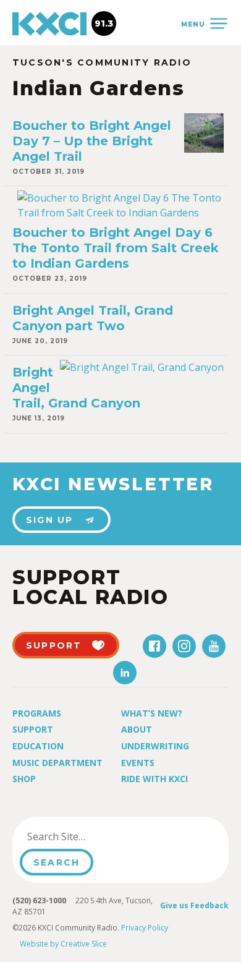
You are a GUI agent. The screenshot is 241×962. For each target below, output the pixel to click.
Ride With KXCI (154, 779)
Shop (24, 779)
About (136, 729)
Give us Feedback (194, 905)
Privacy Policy (144, 927)
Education (38, 746)
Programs (36, 713)
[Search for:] (82, 836)
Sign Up (50, 520)
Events (137, 762)
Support (32, 729)
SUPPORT (54, 645)
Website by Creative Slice (63, 944)
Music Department (57, 762)
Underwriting (155, 746)
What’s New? (151, 713)
